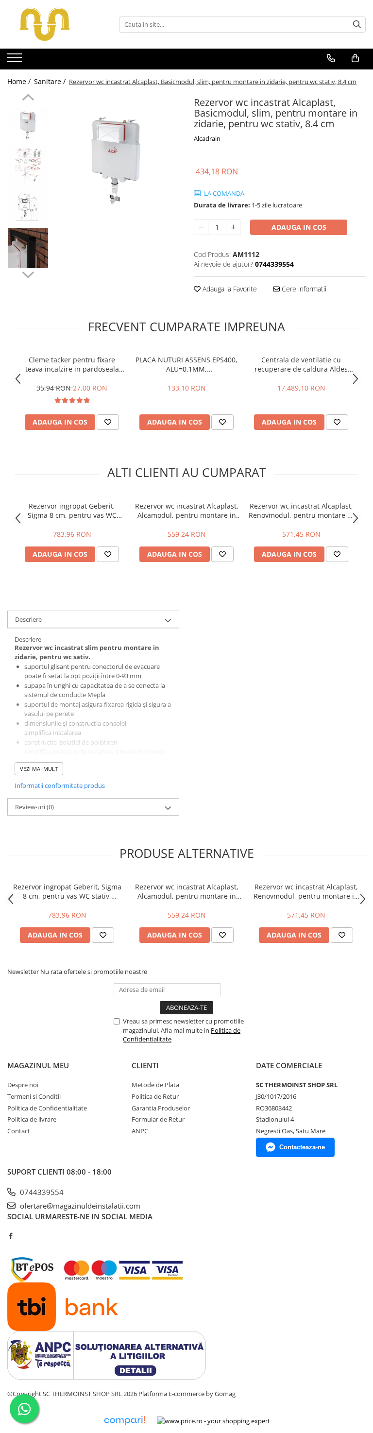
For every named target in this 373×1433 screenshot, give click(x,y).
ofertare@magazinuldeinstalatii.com (79, 1206)
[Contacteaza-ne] (331, 58)
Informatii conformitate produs (60, 785)
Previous (28, 98)
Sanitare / (51, 81)
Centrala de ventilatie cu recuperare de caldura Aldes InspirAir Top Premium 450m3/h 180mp (301, 364)
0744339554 (41, 1192)
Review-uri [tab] (34, 806)
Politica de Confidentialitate (47, 1108)
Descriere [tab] (28, 619)
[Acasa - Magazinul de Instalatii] (55, 24)
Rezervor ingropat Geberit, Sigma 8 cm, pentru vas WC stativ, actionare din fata (72, 510)
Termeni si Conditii (34, 1096)
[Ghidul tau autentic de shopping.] (124, 1420)
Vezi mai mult (39, 768)
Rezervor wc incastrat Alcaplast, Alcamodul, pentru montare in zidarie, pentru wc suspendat (186, 510)
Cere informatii (303, 288)
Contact (18, 1130)
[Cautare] (357, 25)
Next (28, 273)
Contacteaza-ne (302, 1147)
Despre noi (22, 1084)
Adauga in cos (298, 227)
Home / (20, 81)
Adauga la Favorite (229, 288)
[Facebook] (10, 1235)
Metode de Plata (155, 1084)
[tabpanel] (116, 157)
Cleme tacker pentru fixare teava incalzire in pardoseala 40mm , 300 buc (72, 364)
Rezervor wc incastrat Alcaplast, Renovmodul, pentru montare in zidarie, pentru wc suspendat (301, 510)
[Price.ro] (213, 1421)
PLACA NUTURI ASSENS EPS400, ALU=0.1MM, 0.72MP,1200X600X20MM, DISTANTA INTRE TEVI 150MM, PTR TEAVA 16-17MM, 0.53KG (186, 364)
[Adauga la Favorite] (108, 422)
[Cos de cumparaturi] (355, 58)
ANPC (140, 1130)
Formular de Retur (158, 1119)
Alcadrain (207, 138)
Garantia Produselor (161, 1108)
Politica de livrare (31, 1119)
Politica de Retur (155, 1096)
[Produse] (15, 60)
